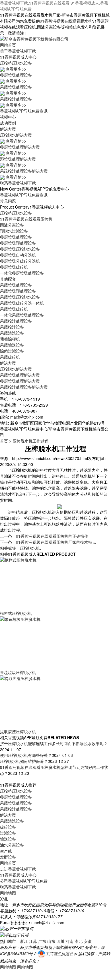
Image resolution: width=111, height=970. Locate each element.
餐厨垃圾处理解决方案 (20, 381)
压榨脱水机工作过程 (30, 441)
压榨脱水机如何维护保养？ (24, 761)
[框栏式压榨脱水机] (40, 583)
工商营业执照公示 (61, 953)
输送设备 (8, 839)
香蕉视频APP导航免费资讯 (24, 111)
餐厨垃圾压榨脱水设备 (20, 249)
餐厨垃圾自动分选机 (18, 255)
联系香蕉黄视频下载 (18, 183)
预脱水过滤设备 (14, 231)
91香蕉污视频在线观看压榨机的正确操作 (52, 536)
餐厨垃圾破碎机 (14, 267)
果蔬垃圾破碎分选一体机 (22, 303)
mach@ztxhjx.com (26, 417)
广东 (42, 941)
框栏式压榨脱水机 (16, 613)
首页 (4, 441)
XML (4, 899)
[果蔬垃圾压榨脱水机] (40, 642)
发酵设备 (8, 857)
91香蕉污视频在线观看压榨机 (26, 219)
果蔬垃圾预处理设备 (18, 291)
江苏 (33, 941)
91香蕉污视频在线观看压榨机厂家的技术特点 (56, 542)
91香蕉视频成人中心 (18, 57)
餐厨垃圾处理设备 (16, 237)
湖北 (79, 941)
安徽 (88, 941)
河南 (69, 941)
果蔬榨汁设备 (12, 327)
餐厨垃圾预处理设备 (18, 243)
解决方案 (8, 129)
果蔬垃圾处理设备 (16, 285)
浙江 (24, 941)
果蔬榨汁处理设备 (16, 321)
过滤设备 (8, 833)
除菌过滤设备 (12, 351)
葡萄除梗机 (10, 339)
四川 (60, 941)
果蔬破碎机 (10, 357)
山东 (51, 941)
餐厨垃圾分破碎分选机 (20, 261)
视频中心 (8, 117)
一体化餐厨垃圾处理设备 (22, 273)
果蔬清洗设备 (12, 333)
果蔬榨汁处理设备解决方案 (24, 387)
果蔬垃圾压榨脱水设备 (20, 297)
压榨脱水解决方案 (16, 369)
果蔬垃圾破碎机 (14, 309)
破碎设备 (8, 827)
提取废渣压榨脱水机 (18, 731)
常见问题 (8, 201)
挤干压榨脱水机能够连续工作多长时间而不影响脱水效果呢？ (54, 743)
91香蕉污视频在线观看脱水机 (66, 21)
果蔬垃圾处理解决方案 (20, 375)
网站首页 (8, 45)
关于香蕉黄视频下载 (18, 51)
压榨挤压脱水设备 (16, 213)
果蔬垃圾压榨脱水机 (18, 672)
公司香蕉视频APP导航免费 (24, 881)
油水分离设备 (12, 845)
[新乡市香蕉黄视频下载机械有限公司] (34, 38)
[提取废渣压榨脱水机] (40, 701)
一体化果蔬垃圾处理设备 (22, 315)
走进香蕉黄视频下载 (18, 869)
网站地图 (8, 893)
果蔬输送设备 (12, 345)
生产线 (6, 851)
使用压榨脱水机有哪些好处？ (26, 755)
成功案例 (8, 123)
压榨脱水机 (30, 548)
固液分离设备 (12, 225)
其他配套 (8, 279)
